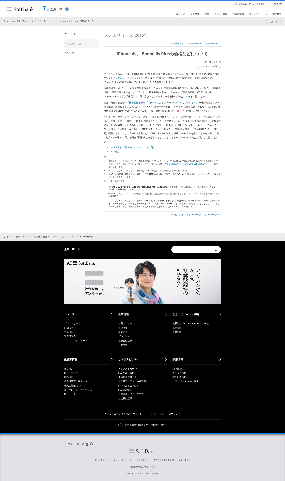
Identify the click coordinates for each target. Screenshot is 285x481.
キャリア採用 (179, 372)
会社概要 (122, 327)
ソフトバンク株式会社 (38, 21)
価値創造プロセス (127, 376)
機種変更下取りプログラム (143, 102)
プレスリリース (69, 21)
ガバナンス (124, 336)
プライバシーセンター (123, 459)
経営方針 (68, 368)
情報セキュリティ (103, 459)
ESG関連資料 (125, 389)
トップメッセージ (127, 368)
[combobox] (192, 249)
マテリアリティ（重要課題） (133, 381)
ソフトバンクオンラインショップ (123, 77)
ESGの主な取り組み (128, 385)
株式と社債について (74, 385)
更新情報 (68, 331)
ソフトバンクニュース (75, 340)
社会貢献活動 (125, 340)
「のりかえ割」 (112, 152)
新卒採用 (177, 368)
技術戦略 (177, 327)
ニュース (55, 21)
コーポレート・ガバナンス (78, 389)
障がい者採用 (179, 376)
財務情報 (68, 376)
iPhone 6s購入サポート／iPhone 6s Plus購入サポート (188, 164)
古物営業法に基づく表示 (164, 459)
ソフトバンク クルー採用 (186, 381)
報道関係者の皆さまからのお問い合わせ (146, 424)
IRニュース (70, 394)
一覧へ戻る (178, 43)
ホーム (10, 21)
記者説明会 (70, 336)
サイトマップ (184, 459)
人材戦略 (177, 331)
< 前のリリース (194, 43)
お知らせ (69, 52)
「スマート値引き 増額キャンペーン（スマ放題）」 (131, 147)
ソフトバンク (142, 451)
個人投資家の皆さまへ (75, 381)
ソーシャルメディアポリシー (165, 413)
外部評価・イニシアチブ (131, 394)
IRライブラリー (72, 372)
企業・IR (20, 21)
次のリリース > (212, 43)
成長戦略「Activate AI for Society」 (191, 323)
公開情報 (122, 344)
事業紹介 (122, 331)
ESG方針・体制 (126, 372)
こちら (186, 96)
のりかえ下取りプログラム (182, 102)
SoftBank (20, 9)
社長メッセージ (126, 323)
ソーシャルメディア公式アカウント (123, 413)
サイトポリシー (143, 459)
